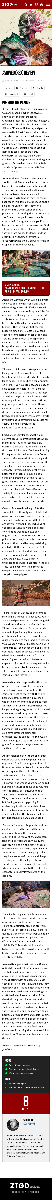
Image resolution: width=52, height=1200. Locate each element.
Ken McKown (11, 80)
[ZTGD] (10, 5)
